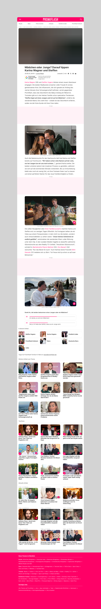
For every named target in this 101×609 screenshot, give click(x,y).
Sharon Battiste (47, 247)
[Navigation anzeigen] (20, 19)
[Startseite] (50, 19)
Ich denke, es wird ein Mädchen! (39, 318)
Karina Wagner (30, 82)
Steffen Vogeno (47, 82)
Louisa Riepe (40, 73)
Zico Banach (62, 247)
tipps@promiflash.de (50, 354)
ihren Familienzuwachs (53, 229)
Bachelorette (37, 247)
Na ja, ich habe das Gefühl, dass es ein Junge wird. (45, 324)
